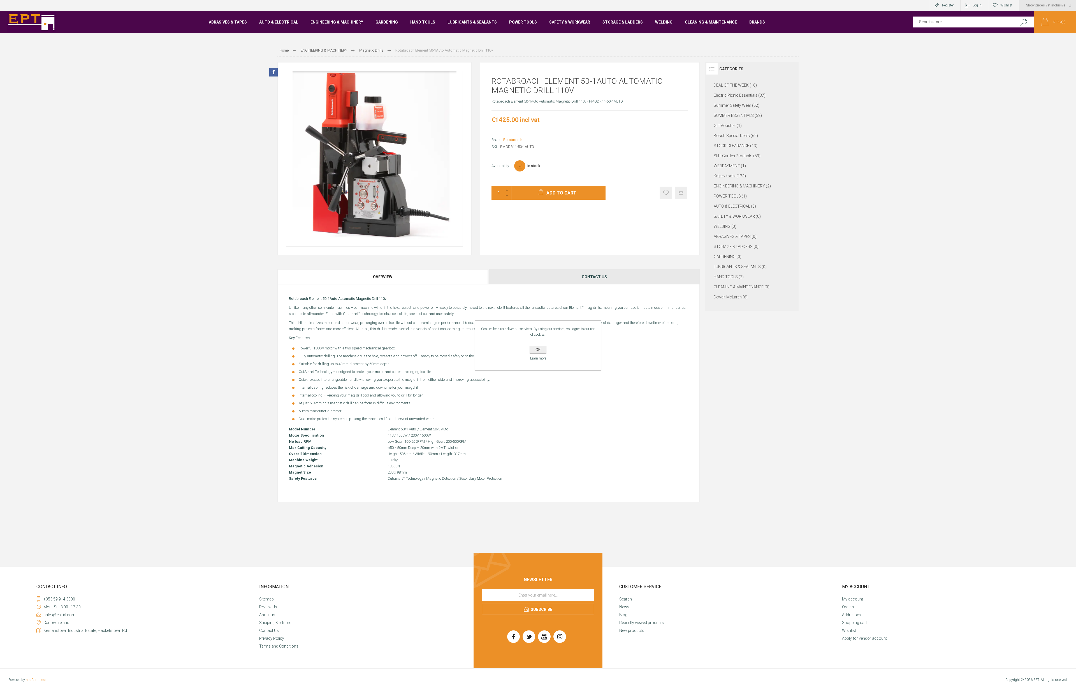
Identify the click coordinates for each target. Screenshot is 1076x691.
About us (267, 615)
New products (631, 630)
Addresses (851, 615)
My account (852, 599)
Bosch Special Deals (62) (736, 135)
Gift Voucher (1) (728, 125)
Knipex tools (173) (730, 176)
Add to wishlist (666, 193)
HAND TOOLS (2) (729, 277)
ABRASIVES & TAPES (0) (735, 236)
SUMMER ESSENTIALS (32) (738, 115)
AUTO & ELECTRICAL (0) (735, 206)
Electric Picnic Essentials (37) (740, 95)
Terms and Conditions (278, 646)
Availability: (500, 166)
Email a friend (681, 193)
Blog (623, 615)
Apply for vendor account (864, 638)
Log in (977, 5)
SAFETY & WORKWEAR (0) (737, 216)
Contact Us (269, 630)
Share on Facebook (273, 72)
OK (538, 349)
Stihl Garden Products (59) (737, 156)
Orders (848, 607)
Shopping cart (854, 622)
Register (948, 5)
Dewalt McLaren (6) (731, 297)
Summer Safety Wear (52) (736, 105)
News (624, 607)
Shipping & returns (275, 622)
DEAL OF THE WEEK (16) (735, 85)
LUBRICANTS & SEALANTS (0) (740, 267)
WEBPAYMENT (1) (730, 166)
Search (1023, 22)
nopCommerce (36, 680)
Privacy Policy (271, 638)
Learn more (538, 358)
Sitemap (266, 599)
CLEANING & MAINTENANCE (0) (741, 287)
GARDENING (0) (727, 256)
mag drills (593, 307)
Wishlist (849, 630)
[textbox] (962, 22)
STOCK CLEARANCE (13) (735, 145)
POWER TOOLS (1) (730, 196)
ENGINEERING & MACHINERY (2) (742, 186)
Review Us (268, 607)
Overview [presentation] (382, 277)
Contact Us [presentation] (594, 277)
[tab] (382, 276)
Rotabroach (512, 140)
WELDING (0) (725, 226)
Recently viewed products (641, 622)
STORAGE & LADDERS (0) (736, 246)
